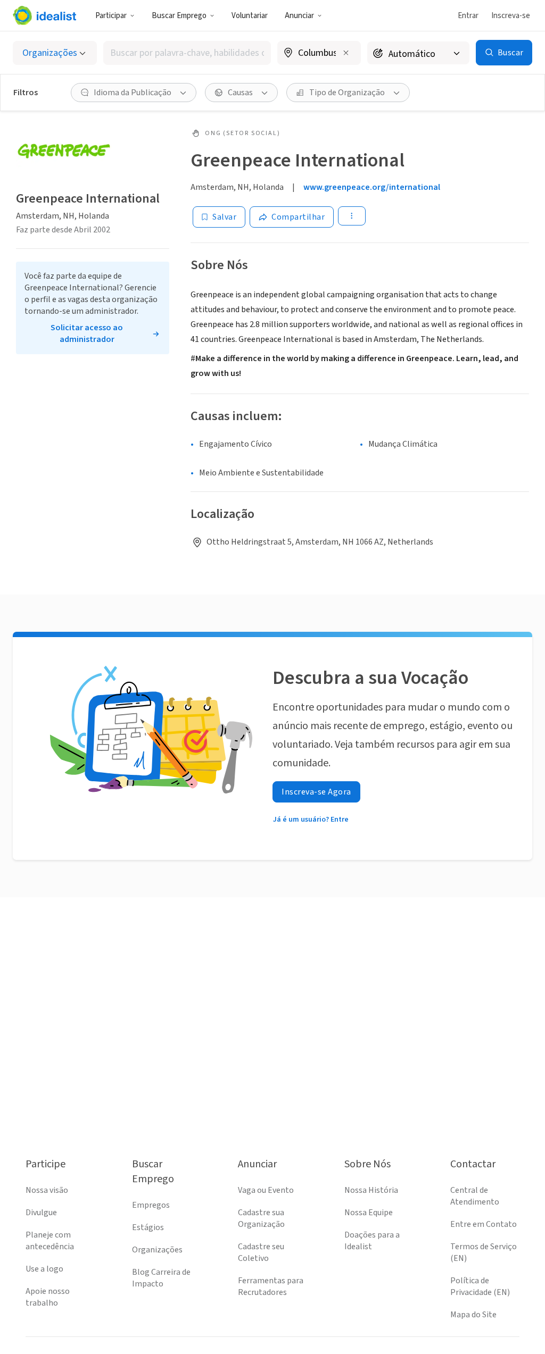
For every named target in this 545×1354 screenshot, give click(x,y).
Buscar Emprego (179, 15)
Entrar (468, 15)
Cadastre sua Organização (261, 1218)
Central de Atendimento (474, 1196)
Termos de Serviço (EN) (483, 1252)
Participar (111, 15)
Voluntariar (250, 15)
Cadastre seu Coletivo (261, 1252)
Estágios (148, 1227)
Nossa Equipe (368, 1212)
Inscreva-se (510, 15)
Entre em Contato (483, 1224)
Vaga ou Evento (266, 1190)
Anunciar (299, 15)
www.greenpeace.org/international (371, 187)
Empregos (151, 1205)
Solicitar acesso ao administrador (87, 333)
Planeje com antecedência (50, 1240)
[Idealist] (44, 15)
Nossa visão (47, 1190)
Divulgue (41, 1212)
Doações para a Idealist (372, 1240)
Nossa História (371, 1190)
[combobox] (187, 52)
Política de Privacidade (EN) (480, 1286)
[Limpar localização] (346, 52)
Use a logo (44, 1269)
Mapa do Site (473, 1314)
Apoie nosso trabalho (48, 1297)
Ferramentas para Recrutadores (270, 1286)
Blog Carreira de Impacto (161, 1278)
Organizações (157, 1250)
